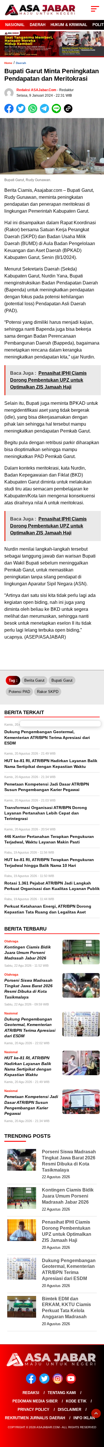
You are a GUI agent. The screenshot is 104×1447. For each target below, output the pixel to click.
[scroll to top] (96, 1413)
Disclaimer (69, 1409)
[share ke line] (58, 112)
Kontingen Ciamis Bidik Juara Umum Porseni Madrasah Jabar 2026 (27, 953)
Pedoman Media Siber (34, 1401)
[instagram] (59, 1382)
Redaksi (31, 1393)
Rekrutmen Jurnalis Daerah (35, 1418)
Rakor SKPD (47, 692)
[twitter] (45, 1382)
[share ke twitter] (22, 112)
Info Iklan (84, 1418)
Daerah (37, 25)
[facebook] (32, 1382)
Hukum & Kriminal (69, 25)
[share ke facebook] (10, 112)
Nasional (15, 25)
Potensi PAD (19, 692)
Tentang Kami (62, 1393)
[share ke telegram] (45, 112)
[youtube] (72, 1382)
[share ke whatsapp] (34, 112)
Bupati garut (62, 680)
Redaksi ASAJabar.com (36, 90)
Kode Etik (76, 1401)
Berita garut (34, 680)
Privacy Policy (33, 1409)
